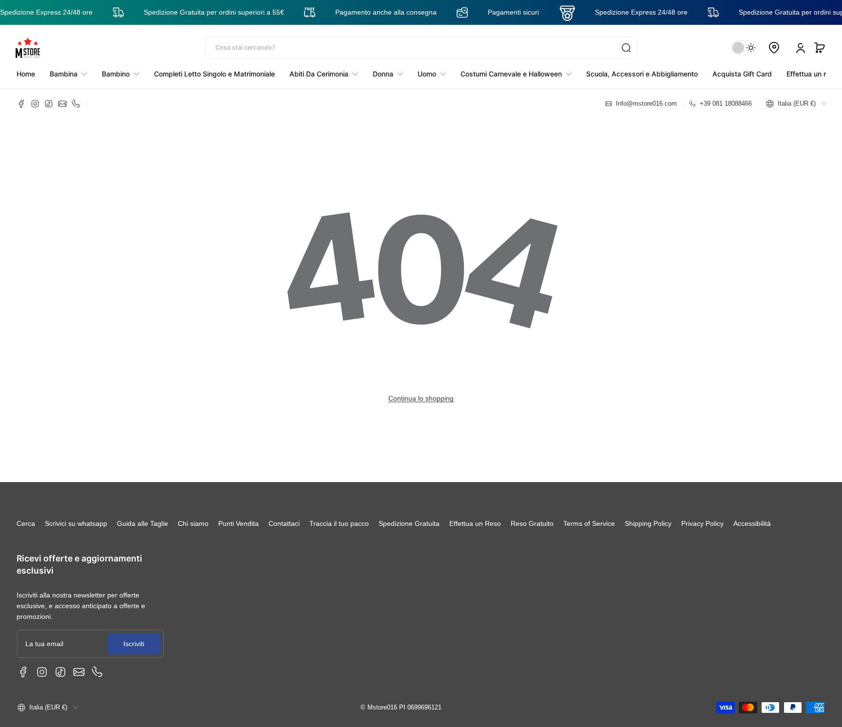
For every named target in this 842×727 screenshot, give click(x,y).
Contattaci (284, 523)
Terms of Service (589, 523)
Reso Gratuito (532, 523)
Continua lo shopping (421, 398)
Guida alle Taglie (142, 523)
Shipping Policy (648, 523)
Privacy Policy (702, 523)
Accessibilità (752, 523)
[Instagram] (35, 104)
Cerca (26, 523)
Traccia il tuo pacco (339, 523)
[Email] (62, 104)
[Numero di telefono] (76, 104)
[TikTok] (49, 104)
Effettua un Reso (475, 523)
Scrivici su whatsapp (76, 523)
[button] (819, 48)
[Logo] (28, 47)
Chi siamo (193, 523)
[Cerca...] (626, 48)
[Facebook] (21, 104)
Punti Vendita (238, 523)
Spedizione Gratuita (409, 523)
